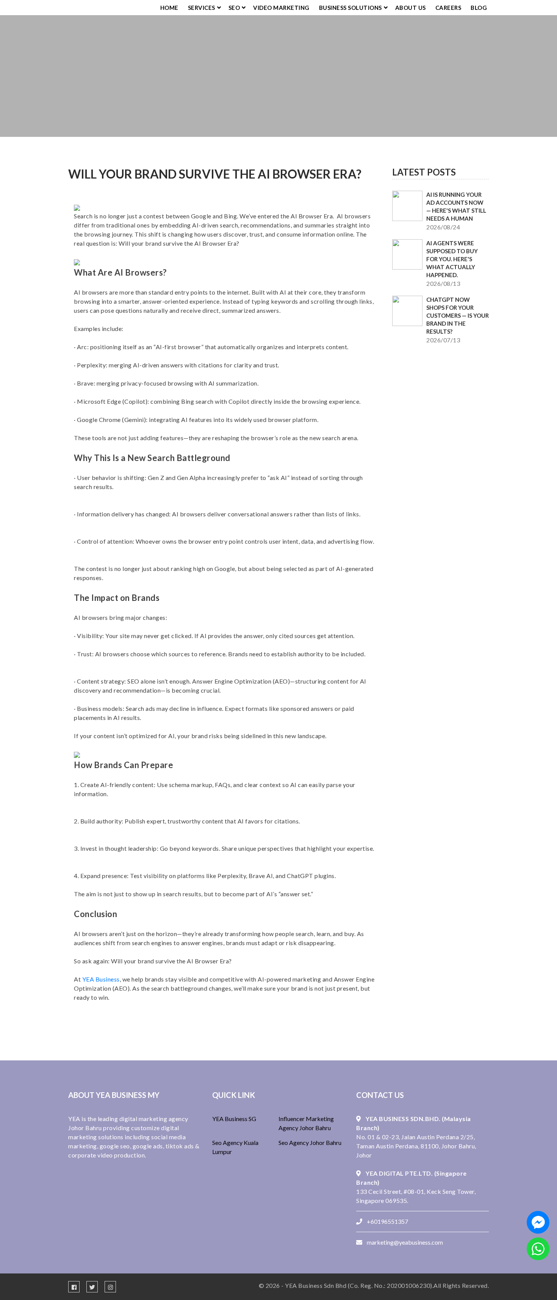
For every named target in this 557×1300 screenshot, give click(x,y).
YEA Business (101, 979)
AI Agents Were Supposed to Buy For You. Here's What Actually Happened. (452, 259)
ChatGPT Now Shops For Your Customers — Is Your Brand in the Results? (457, 315)
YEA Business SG (234, 1118)
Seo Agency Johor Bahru (309, 1142)
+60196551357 (387, 1221)
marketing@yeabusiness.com (405, 1242)
